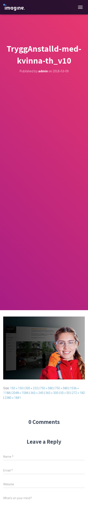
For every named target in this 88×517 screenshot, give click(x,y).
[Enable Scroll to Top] (79, 508)
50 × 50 (65, 393)
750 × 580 (46, 388)
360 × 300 (51, 393)
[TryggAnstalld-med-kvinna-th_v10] (44, 347)
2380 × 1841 (12, 397)
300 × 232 (31, 388)
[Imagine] (15, 7)
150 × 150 (16, 388)
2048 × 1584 (20, 393)
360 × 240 (36, 393)
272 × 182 (78, 393)
